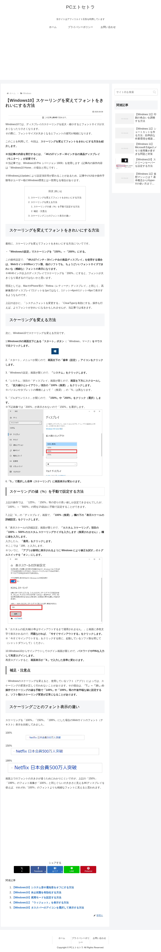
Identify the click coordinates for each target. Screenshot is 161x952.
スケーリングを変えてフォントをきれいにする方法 (56, 197)
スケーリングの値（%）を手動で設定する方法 (57, 206)
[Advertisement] (80, 58)
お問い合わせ (99, 938)
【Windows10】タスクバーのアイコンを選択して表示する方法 (48, 907)
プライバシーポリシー (80, 940)
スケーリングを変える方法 (44, 202)
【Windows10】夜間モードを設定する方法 (36, 897)
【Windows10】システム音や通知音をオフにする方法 (43, 887)
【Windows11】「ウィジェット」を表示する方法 (40, 902)
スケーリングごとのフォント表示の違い (50, 215)
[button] (154, 92)
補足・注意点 (40, 211)
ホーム (61, 938)
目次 (50, 191)
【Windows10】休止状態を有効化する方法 (36, 892)
